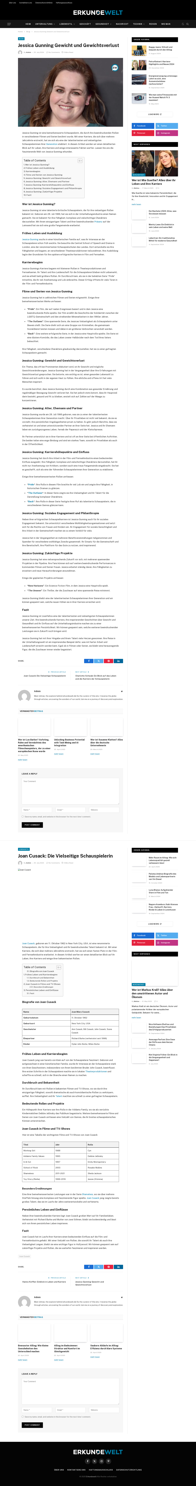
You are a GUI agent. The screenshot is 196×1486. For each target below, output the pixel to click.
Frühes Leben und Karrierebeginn (41, 974)
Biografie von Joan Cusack (42, 971)
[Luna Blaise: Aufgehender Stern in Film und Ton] (139, 893)
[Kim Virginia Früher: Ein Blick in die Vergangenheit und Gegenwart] (139, 1058)
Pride (31, 484)
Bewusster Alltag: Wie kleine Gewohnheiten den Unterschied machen (33, 1348)
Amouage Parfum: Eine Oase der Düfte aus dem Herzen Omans (162, 1042)
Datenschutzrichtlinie (44, 3)
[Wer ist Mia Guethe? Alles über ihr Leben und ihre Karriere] (155, 163)
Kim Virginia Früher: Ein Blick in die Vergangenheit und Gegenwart (163, 1057)
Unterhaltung (44, 24)
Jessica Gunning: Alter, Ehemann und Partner (47, 181)
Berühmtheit (138, 175)
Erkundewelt (91, 1477)
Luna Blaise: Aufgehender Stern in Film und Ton (161, 891)
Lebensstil (65, 24)
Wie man (165, 24)
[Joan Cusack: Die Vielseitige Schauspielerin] (70, 903)
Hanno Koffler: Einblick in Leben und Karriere (44, 1282)
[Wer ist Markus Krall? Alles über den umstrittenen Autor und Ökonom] (155, 973)
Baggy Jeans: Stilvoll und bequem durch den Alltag (160, 48)
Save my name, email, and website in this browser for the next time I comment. (58, 817)
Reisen (153, 24)
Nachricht (122, 24)
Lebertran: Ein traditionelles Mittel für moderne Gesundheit (163, 239)
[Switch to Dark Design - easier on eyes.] (183, 24)
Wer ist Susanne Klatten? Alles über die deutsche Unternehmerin (106, 742)
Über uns (59, 1470)
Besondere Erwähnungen (43, 987)
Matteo (136, 188)
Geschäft (85, 24)
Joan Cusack (93, 1198)
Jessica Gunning (30, 239)
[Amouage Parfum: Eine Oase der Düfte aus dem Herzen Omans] (139, 1043)
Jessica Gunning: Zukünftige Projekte (44, 192)
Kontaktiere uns (76, 1470)
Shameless (87, 1194)
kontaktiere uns (25, 3)
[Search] (187, 24)
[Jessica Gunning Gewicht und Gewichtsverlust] (70, 92)
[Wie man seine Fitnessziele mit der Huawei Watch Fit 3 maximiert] (139, 98)
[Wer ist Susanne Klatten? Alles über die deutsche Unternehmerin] (106, 727)
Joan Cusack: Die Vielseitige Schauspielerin (45, 676)
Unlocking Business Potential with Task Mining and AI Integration (69, 742)
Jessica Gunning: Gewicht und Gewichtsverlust (48, 178)
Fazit (29, 195)
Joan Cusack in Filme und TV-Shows (43, 984)
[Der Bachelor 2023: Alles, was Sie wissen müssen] (139, 214)
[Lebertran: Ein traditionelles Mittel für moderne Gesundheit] (139, 241)
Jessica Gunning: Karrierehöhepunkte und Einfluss (49, 185)
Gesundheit (102, 24)
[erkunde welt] (98, 12)
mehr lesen (22, 760)
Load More (153, 114)
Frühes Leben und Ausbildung (40, 168)
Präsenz (98, 221)
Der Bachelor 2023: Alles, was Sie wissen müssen (162, 212)
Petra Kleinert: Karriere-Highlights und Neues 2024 (161, 62)
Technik (137, 24)
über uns (12, 3)
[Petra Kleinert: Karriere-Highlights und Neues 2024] (139, 65)
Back (31, 501)
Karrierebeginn (33, 171)
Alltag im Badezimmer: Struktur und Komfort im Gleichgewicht (67, 1348)
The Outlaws (35, 493)
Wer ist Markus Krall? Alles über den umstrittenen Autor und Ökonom (152, 993)
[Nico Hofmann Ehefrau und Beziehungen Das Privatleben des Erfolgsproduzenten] (139, 1028)
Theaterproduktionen (96, 1071)
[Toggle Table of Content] (79, 160)
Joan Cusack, (28, 943)
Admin (28, 52)
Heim (28, 24)
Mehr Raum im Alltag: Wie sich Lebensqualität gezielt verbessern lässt (163, 860)
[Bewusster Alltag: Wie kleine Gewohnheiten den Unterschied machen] (34, 1333)
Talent (59, 1096)
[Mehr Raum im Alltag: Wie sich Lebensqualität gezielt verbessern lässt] (139, 861)
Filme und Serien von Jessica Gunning (44, 175)
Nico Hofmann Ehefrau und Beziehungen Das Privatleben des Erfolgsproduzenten (162, 1027)
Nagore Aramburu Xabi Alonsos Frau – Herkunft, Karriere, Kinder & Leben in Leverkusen (163, 907)
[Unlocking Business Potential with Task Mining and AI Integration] (70, 727)
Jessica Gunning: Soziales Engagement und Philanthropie (54, 188)
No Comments (54, 52)
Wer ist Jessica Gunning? (37, 165)
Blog (21, 39)
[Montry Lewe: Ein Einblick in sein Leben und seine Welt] (139, 228)
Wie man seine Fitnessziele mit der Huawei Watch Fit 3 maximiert (163, 97)
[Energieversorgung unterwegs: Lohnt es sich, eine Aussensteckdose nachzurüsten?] (139, 79)
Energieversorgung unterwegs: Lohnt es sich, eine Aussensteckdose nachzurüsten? (163, 80)
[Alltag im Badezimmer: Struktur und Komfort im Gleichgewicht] (70, 1333)
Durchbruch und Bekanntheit (41, 978)
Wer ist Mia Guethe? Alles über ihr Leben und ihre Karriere (154, 182)
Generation (52, 144)
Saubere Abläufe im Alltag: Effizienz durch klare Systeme (106, 1347)
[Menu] (9, 24)
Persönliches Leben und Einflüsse (42, 990)
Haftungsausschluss (64, 3)
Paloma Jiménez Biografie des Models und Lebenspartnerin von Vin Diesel (162, 876)
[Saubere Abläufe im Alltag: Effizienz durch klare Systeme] (106, 1333)
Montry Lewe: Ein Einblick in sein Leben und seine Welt (161, 226)
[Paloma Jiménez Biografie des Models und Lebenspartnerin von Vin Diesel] (139, 877)
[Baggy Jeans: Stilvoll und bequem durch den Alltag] (139, 51)
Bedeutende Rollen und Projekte (44, 981)
